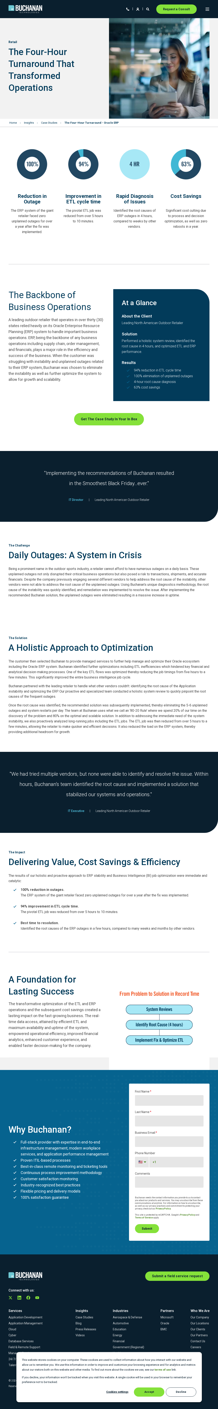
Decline (181, 1391)
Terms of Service (144, 1217)
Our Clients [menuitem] (198, 1329)
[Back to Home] (25, 9)
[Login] (138, 8)
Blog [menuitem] (79, 1323)
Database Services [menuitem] (21, 1341)
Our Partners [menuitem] (199, 1335)
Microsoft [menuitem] (167, 1317)
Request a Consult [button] (176, 9)
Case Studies (49, 122)
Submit (147, 1228)
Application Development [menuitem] (25, 1317)
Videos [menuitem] (80, 1335)
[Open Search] (148, 8)
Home (13, 122)
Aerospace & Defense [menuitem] (127, 1317)
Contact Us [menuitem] (198, 1341)
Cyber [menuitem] (12, 1335)
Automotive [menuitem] (121, 1323)
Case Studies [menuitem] (84, 1317)
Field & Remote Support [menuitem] (24, 1347)
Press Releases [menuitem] (86, 1329)
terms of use (163, 1369)
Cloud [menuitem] (12, 1329)
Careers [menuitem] (196, 1347)
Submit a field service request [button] (177, 1276)
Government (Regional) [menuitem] (128, 1347)
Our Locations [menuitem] (200, 1323)
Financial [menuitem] (119, 1341)
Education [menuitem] (119, 1329)
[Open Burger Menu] (207, 9)
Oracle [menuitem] (165, 1323)
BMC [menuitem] (164, 1329)
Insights (29, 122)
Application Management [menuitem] (26, 1323)
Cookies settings (117, 1391)
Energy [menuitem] (117, 1335)
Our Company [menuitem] (200, 1317)
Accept (149, 1391)
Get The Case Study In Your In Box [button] (109, 419)
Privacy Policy (163, 1209)
